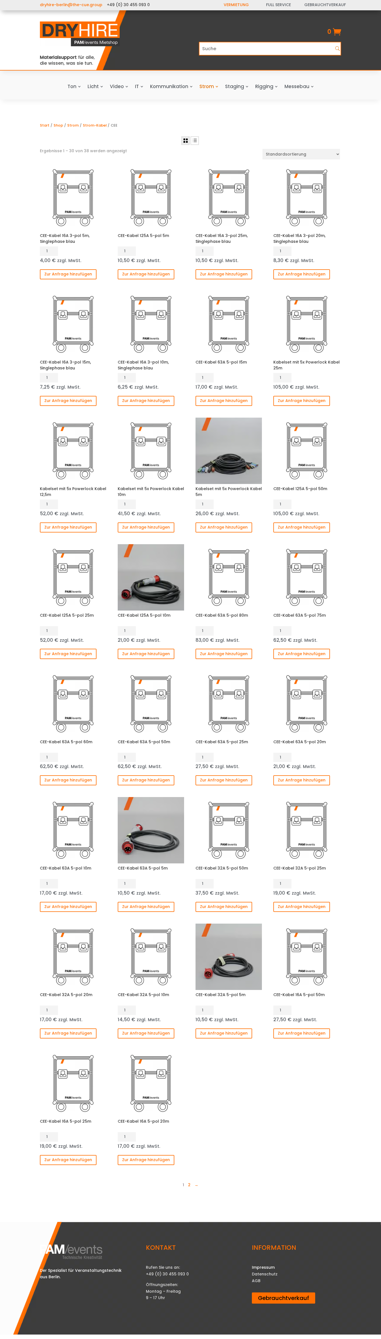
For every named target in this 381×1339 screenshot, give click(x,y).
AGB (256, 1281)
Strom (73, 125)
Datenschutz (265, 1274)
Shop (58, 125)
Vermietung (236, 5)
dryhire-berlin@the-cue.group (71, 5)
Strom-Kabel (95, 125)
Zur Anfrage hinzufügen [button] (68, 274)
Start (44, 125)
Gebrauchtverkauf (283, 1298)
